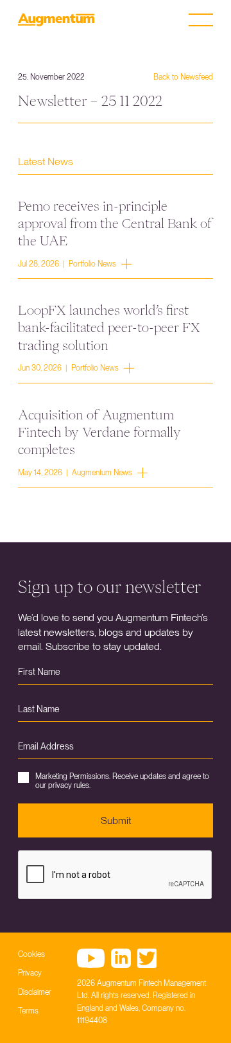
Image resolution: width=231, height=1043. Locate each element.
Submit (116, 820)
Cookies (31, 954)
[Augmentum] (56, 19)
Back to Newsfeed (183, 77)
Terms (28, 1010)
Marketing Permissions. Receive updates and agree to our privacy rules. (122, 781)
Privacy (30, 972)
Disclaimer (34, 992)
